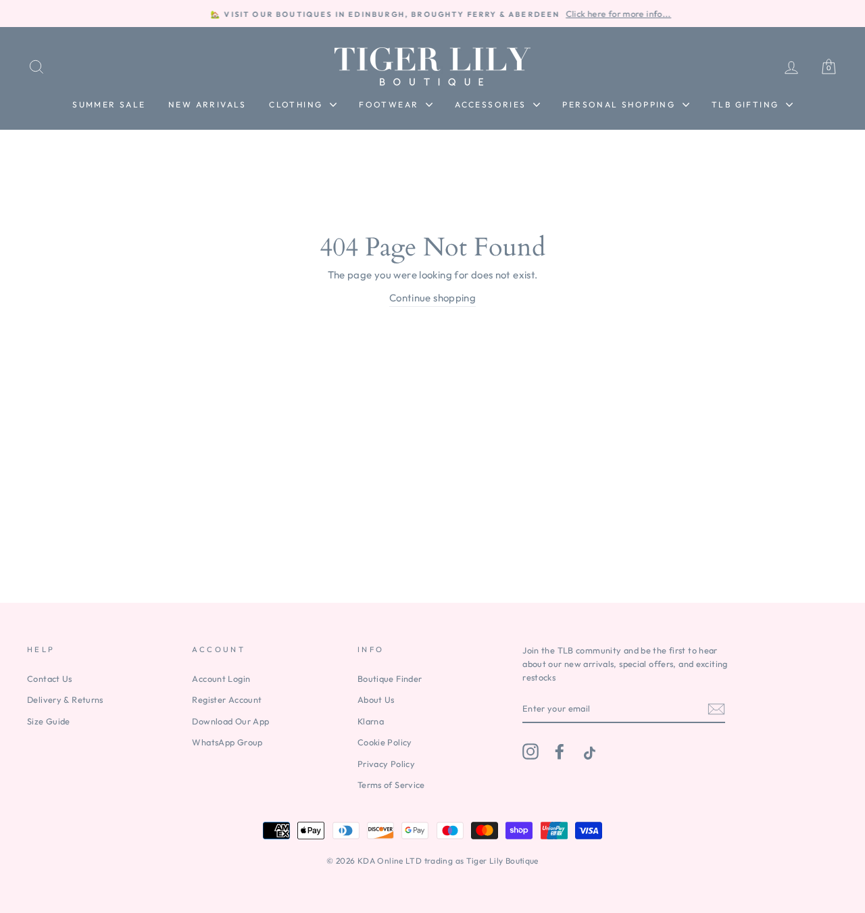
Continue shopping (432, 297)
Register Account (227, 699)
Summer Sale (108, 104)
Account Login (221, 678)
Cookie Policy (384, 742)
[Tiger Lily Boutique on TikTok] (588, 751)
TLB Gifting (747, 104)
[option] (432, 13)
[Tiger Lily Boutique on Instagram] (530, 751)
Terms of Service (391, 784)
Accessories (492, 104)
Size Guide (48, 721)
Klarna (370, 721)
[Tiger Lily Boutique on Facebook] (559, 751)
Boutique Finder (389, 678)
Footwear (390, 104)
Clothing (297, 104)
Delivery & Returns (65, 699)
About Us (376, 699)
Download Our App (230, 721)
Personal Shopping (620, 104)
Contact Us (49, 678)
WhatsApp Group (227, 742)
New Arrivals (207, 104)
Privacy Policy (386, 763)
